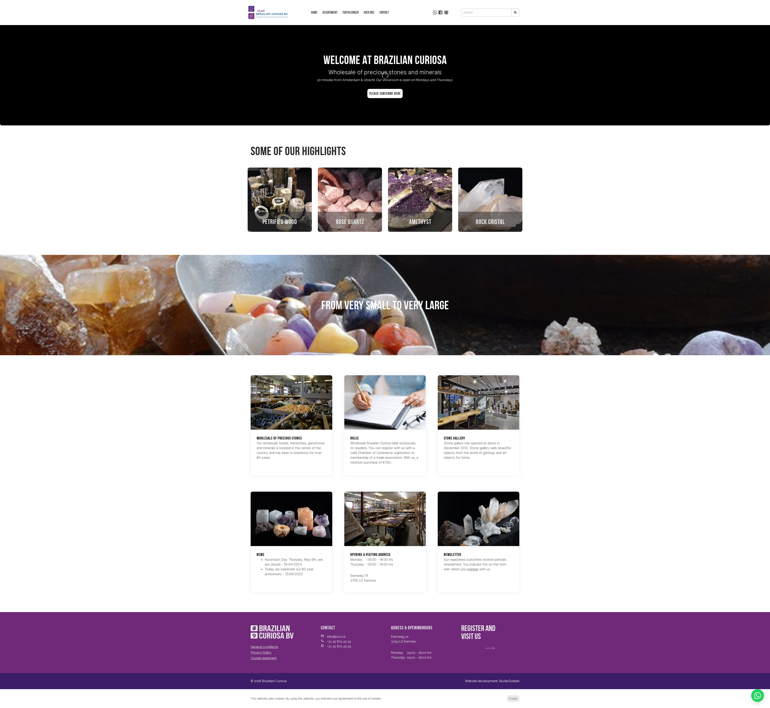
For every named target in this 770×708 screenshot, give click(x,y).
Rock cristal (490, 221)
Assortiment (329, 12)
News (260, 554)
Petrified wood (279, 221)
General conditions (264, 647)
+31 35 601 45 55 (339, 641)
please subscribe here (385, 94)
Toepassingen (350, 12)
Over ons (369, 12)
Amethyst (420, 221)
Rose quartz (350, 221)
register (472, 569)
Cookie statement (264, 658)
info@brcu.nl (336, 637)
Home (314, 12)
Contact (384, 12)
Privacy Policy (261, 652)
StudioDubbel (509, 681)
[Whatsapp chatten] (757, 695)
